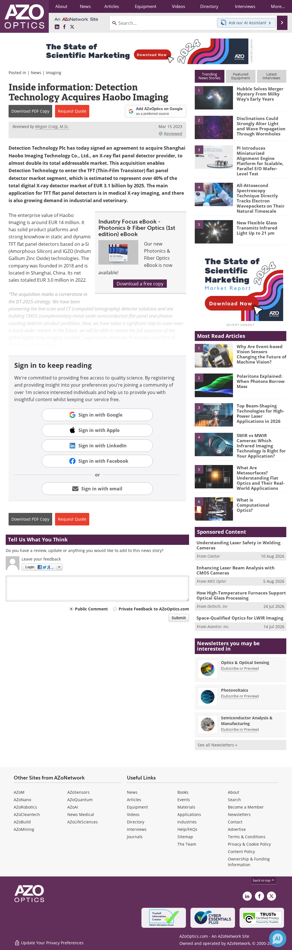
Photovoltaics (234, 690)
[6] (214, 508)
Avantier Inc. (218, 626)
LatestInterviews (271, 76)
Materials (186, 807)
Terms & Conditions (246, 836)
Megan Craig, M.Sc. (52, 126)
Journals (135, 836)
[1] (214, 97)
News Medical (80, 814)
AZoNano (22, 799)
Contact (235, 822)
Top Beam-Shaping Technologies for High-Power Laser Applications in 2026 (260, 413)
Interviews (137, 829)
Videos (133, 814)
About (233, 792)
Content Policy (241, 851)
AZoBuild (22, 822)
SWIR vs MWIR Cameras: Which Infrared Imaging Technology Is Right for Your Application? (261, 446)
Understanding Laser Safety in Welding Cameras (238, 545)
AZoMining (24, 829)
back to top (262, 880)
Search (234, 799)
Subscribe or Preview (239, 668)
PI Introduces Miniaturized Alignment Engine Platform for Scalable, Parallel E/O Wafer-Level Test (260, 160)
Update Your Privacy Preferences (52, 942)
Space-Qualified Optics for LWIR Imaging (239, 618)
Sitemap (185, 836)
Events (183, 799)
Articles (134, 799)
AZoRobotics (25, 807)
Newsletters (239, 814)
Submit (179, 617)
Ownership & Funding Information (249, 861)
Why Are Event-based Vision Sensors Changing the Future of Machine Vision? (261, 354)
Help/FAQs (187, 829)
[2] (214, 126)
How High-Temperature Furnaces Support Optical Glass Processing (241, 595)
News (36, 72)
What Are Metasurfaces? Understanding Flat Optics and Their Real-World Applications (261, 478)
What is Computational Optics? (253, 505)
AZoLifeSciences (82, 822)
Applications (189, 814)
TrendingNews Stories (209, 76)
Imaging (53, 72)
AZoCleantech (27, 814)
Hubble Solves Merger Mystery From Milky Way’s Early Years (260, 94)
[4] (214, 193)
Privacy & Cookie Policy (249, 844)
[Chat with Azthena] (277, 938)
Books (182, 792)
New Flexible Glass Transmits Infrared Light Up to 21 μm (257, 228)
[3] (214, 156)
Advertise (237, 829)
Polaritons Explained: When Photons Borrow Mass (261, 381)
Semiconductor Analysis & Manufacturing (247, 720)
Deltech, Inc (217, 606)
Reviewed (173, 133)
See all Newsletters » (217, 745)
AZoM (19, 792)
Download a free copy (140, 284)
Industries (187, 822)
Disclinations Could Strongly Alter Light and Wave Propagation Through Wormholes (261, 126)
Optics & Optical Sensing (245, 662)
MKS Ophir (216, 581)
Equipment (137, 807)
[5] (214, 231)
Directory (135, 822)
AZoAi (72, 807)
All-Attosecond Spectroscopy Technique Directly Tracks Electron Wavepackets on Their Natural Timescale (261, 198)
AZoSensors (78, 792)
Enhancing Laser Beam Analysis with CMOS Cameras (235, 570)
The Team (186, 844)
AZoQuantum (80, 799)
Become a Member (246, 807)
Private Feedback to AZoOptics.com (154, 609)
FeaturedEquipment (240, 76)
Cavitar (213, 556)
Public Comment (91, 609)
